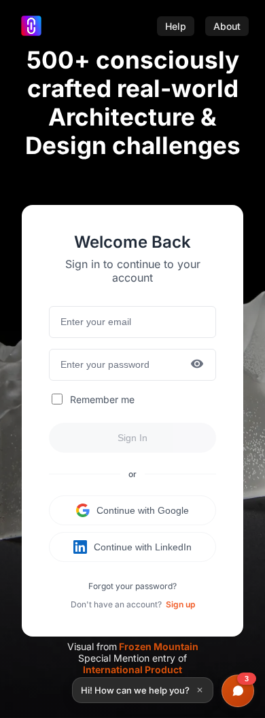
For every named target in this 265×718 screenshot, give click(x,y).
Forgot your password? (132, 586)
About (227, 26)
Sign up (180, 604)
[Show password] (197, 364)
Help (175, 26)
